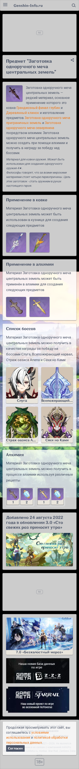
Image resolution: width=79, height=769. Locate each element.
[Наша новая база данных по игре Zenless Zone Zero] (39, 670)
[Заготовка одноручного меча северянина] (39, 307)
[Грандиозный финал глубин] (16, 242)
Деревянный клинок (22, 113)
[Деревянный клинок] (39, 242)
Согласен (15, 748)
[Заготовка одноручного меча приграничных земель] (16, 307)
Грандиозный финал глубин (38, 108)
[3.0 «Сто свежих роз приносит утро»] (39, 549)
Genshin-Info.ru (28, 5)
